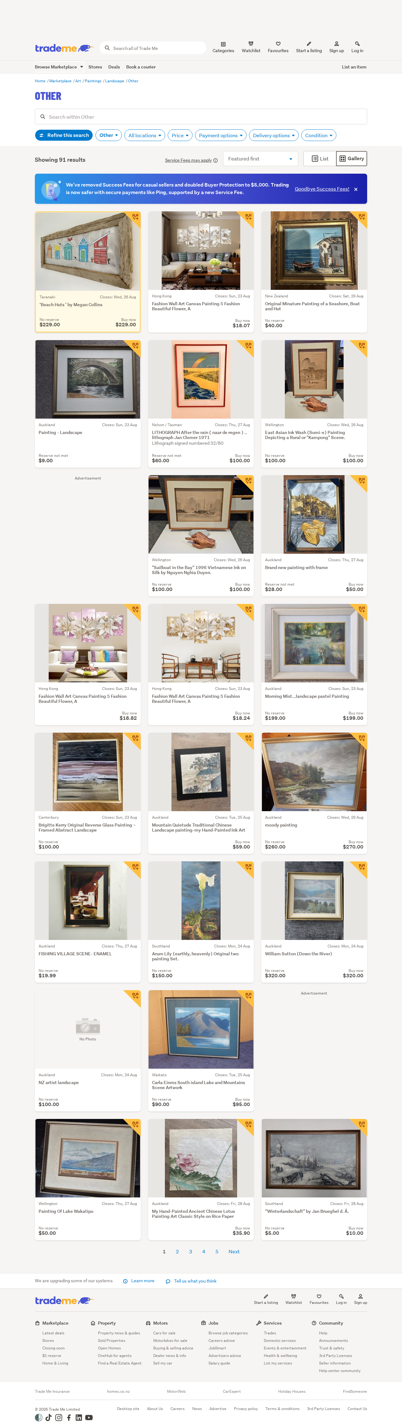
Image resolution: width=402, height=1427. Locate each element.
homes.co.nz (118, 1391)
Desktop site (128, 1408)
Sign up (336, 50)
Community (331, 1323)
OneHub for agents (115, 1355)
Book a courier (140, 67)
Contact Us (357, 1408)
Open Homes (109, 1348)
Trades (270, 1333)
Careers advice (222, 1340)
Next (234, 1251)
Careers (178, 1408)
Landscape (115, 81)
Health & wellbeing (280, 1355)
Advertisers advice (225, 1355)
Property (107, 1323)
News (197, 1408)
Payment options (219, 135)
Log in (357, 50)
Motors (160, 1323)
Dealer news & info (169, 1355)
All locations (142, 135)
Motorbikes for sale (170, 1340)
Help (323, 1333)
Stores (95, 67)
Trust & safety (331, 1348)
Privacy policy (246, 1408)
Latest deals (53, 1333)
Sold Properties (111, 1340)
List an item (354, 67)
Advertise (217, 1408)
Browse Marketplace (56, 67)
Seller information (335, 1363)
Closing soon (53, 1348)
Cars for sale (164, 1333)
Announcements (333, 1340)
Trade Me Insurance (52, 1391)
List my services (278, 1363)
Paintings (93, 81)
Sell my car (162, 1363)
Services (273, 1323)
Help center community (340, 1370)
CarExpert (232, 1391)
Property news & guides (119, 1333)
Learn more (142, 1280)
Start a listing (266, 1302)
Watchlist (293, 1302)
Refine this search (67, 135)
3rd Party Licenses (335, 1355)
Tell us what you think (195, 1281)
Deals (114, 67)
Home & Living (55, 1363)
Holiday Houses (292, 1391)
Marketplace (61, 81)
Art (78, 81)
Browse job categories (228, 1333)
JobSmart (217, 1348)
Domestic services (280, 1340)
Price (178, 135)
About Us (155, 1408)
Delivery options (272, 135)
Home (40, 81)
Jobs (213, 1323)
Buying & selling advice (173, 1348)
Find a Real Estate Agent (120, 1363)
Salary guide (219, 1363)
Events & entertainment (285, 1348)
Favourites (319, 1302)
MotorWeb (176, 1391)
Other (133, 81)
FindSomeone (355, 1391)
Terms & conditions (282, 1408)
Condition (317, 135)
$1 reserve (51, 1355)
